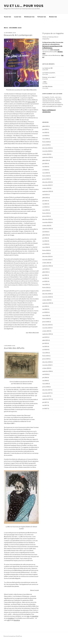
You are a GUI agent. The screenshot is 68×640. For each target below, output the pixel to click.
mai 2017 (44, 405)
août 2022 (45, 231)
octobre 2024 (46, 154)
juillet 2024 (45, 160)
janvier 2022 (45, 253)
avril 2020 (45, 312)
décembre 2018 (46, 362)
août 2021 (45, 269)
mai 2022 (44, 241)
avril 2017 (45, 408)
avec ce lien (31, 102)
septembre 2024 (46, 157)
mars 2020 (45, 315)
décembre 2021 (46, 256)
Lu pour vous (17, 16)
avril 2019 (45, 349)
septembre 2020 (46, 303)
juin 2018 (44, 377)
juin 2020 (44, 306)
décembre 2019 (46, 324)
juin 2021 (44, 275)
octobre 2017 (46, 396)
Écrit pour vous (42, 16)
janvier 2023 (45, 216)
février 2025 (45, 141)
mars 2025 (45, 138)
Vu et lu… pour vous (24, 6)
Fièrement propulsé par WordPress (12, 636)
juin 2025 (44, 129)
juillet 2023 (45, 197)
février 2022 (45, 250)
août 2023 (45, 194)
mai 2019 (44, 346)
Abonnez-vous (53, 16)
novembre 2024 (46, 151)
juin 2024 (44, 163)
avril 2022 (45, 244)
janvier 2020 (45, 321)
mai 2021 (44, 278)
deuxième (35, 616)
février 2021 (45, 287)
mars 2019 (45, 352)
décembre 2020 (46, 293)
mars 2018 (45, 383)
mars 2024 (45, 172)
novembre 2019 (46, 328)
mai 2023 (45, 204)
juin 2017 (44, 402)
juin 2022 (44, 238)
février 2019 (45, 355)
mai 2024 (45, 166)
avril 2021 (45, 281)
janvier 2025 (45, 145)
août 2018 (45, 374)
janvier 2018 (45, 386)
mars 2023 (45, 210)
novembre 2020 (46, 297)
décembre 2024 (46, 148)
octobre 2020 (46, 300)
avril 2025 (45, 135)
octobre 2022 (46, 225)
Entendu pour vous (29, 16)
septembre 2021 (46, 266)
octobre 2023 (46, 188)
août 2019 (45, 337)
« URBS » (44, 82)
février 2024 (45, 176)
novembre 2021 (46, 259)
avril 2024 (45, 169)
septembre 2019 (46, 334)
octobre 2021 (46, 262)
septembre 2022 (46, 228)
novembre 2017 (46, 393)
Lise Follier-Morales (47, 86)
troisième (11, 618)
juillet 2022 (45, 235)
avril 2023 (45, 207)
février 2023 (45, 213)
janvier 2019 (45, 359)
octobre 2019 (46, 331)
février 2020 (45, 318)
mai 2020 (45, 309)
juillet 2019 (45, 340)
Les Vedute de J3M (47, 68)
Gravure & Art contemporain (18, 35)
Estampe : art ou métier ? (49, 77)
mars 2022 (45, 247)
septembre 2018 (46, 371)
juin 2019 (44, 343)
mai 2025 (45, 132)
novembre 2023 (46, 185)
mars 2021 (45, 284)
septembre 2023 (46, 191)
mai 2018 (44, 380)
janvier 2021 (45, 290)
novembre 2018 (46, 365)
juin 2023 (44, 200)
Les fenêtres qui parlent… (49, 72)
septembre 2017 (46, 399)
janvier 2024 (45, 179)
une (28, 616)
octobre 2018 (46, 368)
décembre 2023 (46, 182)
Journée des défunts (14, 348)
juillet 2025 (45, 126)
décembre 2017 (46, 390)
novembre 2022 (46, 222)
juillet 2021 (45, 272)
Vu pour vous (7, 16)
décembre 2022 (46, 219)
